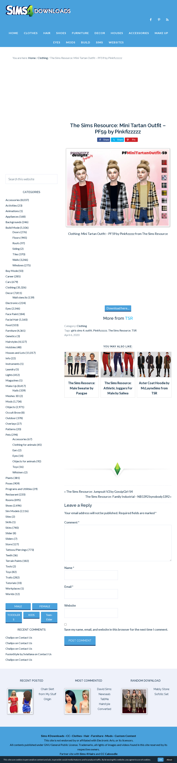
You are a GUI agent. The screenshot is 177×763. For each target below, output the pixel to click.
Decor (9, 292)
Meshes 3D (12, 395)
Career (10, 276)
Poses (9, 483)
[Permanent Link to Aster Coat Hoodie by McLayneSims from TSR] (154, 376)
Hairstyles (12, 341)
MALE (18, 606)
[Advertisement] (88, 91)
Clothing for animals (24, 444)
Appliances (12, 216)
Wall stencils (19, 297)
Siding (16, 248)
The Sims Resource (119, 330)
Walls (15, 259)
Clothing (82, 325)
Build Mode (13, 227)
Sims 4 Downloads (38, 11)
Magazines (12, 380)
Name (69, 568)
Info (8, 358)
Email (68, 586)
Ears (15, 450)
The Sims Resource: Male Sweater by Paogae (81, 388)
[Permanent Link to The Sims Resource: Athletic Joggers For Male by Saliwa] (118, 376)
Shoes (9, 505)
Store (9, 544)
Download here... (117, 308)
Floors (16, 237)
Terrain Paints (14, 560)
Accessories (13, 200)
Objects (10, 407)
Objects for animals (24, 461)
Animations (12, 211)
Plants (9, 477)
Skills (9, 522)
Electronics (12, 303)
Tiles (15, 254)
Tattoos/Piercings (16, 549)
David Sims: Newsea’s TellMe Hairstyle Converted (104, 699)
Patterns (11, 429)
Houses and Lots (15, 352)
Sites (8, 516)
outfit (88, 330)
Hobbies (11, 347)
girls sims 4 (77, 330)
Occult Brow (13, 412)
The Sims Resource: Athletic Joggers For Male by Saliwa (118, 388)
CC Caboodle (109, 753)
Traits (9, 577)
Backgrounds (13, 222)
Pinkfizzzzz (100, 330)
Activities (11, 205)
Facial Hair (12, 319)
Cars (8, 281)
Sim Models (13, 511)
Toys (15, 466)
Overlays (11, 423)
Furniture (11, 330)
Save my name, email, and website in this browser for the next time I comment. (116, 629)
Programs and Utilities (19, 488)
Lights (9, 374)
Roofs (16, 243)
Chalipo (10, 637)
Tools (9, 566)
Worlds (10, 594)
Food (9, 325)
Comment (71, 522)
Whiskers (18, 472)
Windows (18, 265)
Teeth (9, 555)
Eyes (8, 308)
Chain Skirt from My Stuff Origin (47, 694)
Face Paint (12, 314)
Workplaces (13, 588)
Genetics (11, 336)
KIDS (31, 614)
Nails (15, 390)
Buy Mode (12, 270)
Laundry (10, 369)
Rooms (10, 500)
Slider (9, 533)
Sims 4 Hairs (87, 753)
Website (70, 605)
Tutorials (11, 582)
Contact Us (25, 637)
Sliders (9, 538)
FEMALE (44, 606)
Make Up (11, 385)
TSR (129, 318)
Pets (8, 434)
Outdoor (11, 418)
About (169, 759)
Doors (16, 232)
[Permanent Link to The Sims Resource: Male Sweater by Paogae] (81, 376)
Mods (9, 401)
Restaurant (12, 494)
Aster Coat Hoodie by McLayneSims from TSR (154, 388)
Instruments (13, 363)
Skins (9, 527)
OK (160, 759)
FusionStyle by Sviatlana (20, 654)
